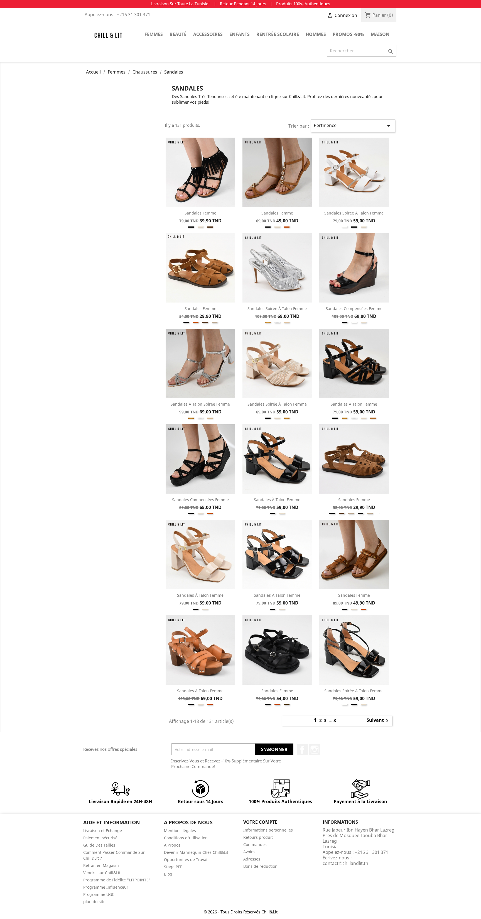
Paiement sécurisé (100, 837)
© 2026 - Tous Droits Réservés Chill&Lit (240, 912)
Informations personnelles (268, 830)
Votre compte (260, 822)
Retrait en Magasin (101, 865)
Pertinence (353, 125)
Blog (168, 874)
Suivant (379, 720)
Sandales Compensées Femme (354, 308)
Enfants (239, 34)
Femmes (153, 34)
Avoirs (249, 851)
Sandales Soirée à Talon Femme (354, 213)
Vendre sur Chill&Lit (102, 872)
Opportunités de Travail (186, 859)
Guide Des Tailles (99, 845)
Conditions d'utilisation (186, 837)
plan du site (94, 901)
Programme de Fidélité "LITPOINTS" (117, 880)
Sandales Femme (200, 213)
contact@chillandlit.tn (345, 863)
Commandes (255, 844)
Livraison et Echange (102, 830)
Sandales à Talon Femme (354, 404)
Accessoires (208, 34)
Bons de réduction (260, 866)
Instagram (314, 749)
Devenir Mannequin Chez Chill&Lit (196, 852)
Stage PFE (173, 866)
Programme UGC (98, 894)
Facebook (302, 749)
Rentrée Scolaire (277, 34)
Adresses (251, 859)
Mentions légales (180, 830)
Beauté (178, 34)
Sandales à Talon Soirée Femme (200, 404)
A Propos (172, 845)
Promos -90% (348, 34)
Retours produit (258, 837)
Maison (380, 34)
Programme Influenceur (105, 887)
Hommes (316, 34)
